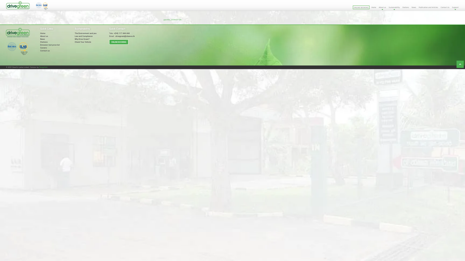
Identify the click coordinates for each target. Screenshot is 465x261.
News (414, 7)
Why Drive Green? (82, 39)
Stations (405, 7)
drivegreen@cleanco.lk (125, 36)
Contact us (45, 51)
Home (373, 7)
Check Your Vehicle (83, 42)
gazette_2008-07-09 (172, 20)
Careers (43, 48)
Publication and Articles (428, 7)
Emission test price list (50, 45)
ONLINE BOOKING (118, 42)
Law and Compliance (84, 36)
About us (44, 36)
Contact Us (445, 7)
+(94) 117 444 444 (122, 33)
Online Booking (361, 7)
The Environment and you (86, 33)
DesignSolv (43, 67)
